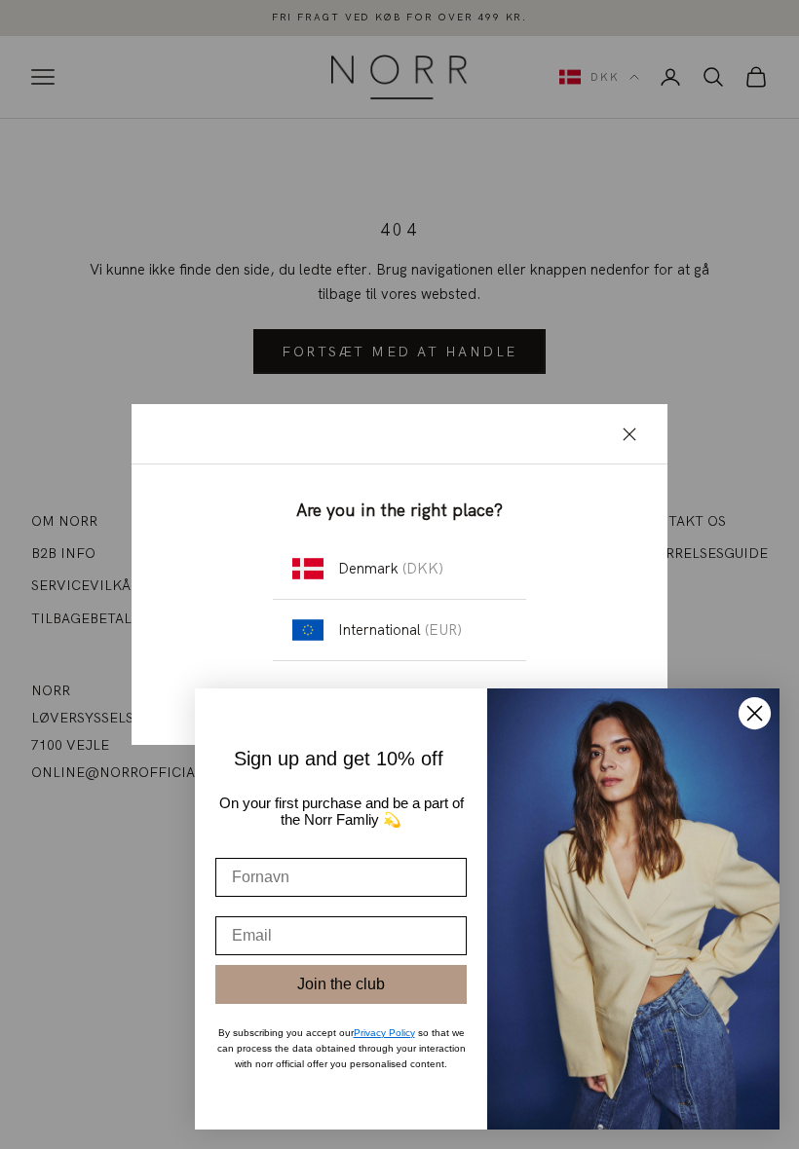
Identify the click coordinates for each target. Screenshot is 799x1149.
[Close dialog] (755, 713)
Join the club (341, 984)
